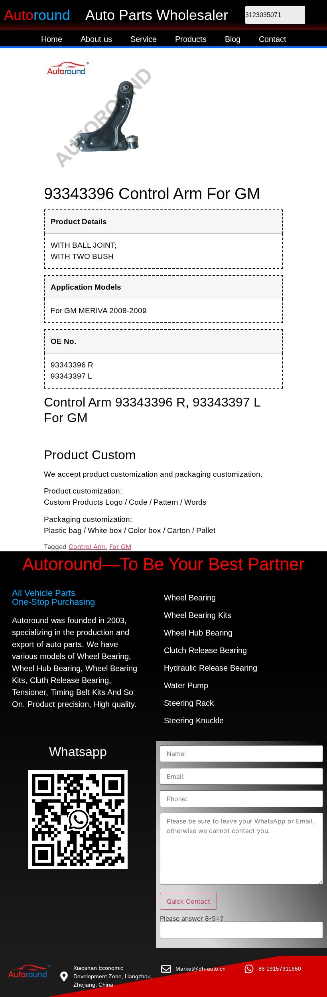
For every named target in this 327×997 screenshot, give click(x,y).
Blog (232, 39)
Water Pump (186, 685)
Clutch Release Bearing (205, 650)
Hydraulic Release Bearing (210, 667)
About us (96, 39)
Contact (272, 39)
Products (191, 39)
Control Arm (87, 547)
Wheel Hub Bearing (198, 632)
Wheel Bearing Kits (197, 615)
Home (51, 39)
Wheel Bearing (190, 597)
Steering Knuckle (194, 720)
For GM (120, 547)
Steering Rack (189, 703)
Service (143, 39)
